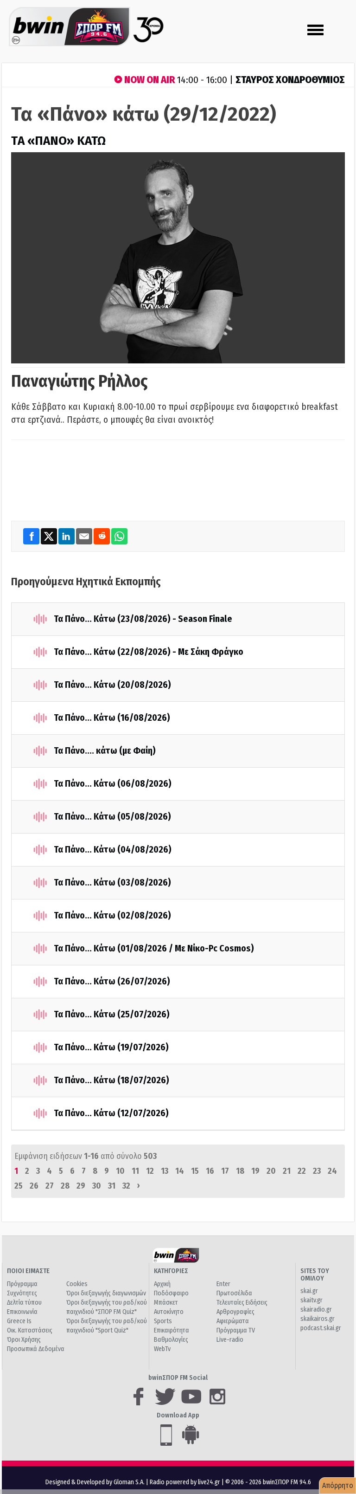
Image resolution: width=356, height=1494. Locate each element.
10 (120, 1171)
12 (150, 1171)
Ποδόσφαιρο (171, 1293)
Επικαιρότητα (171, 1330)
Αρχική (162, 1284)
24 (332, 1171)
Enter (223, 1284)
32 (126, 1186)
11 (135, 1171)
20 (271, 1171)
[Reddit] (102, 536)
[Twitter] (49, 536)
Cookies (77, 1284)
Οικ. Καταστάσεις (29, 1330)
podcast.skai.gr (320, 1328)
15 (195, 1171)
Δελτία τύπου (24, 1302)
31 (111, 1186)
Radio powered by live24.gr (186, 1482)
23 (317, 1171)
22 (302, 1171)
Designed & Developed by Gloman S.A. (95, 1482)
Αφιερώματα (232, 1321)
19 (255, 1171)
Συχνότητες (22, 1293)
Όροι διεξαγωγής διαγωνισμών (106, 1293)
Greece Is (19, 1321)
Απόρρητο (337, 1485)
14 (179, 1171)
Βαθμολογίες (171, 1340)
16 (210, 1171)
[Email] (85, 536)
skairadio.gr (316, 1309)
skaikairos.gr (317, 1319)
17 (225, 1171)
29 (80, 1186)
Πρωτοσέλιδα (234, 1293)
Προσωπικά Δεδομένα (35, 1349)
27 (49, 1186)
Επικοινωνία (22, 1312)
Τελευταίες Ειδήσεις (241, 1302)
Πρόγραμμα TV (235, 1330)
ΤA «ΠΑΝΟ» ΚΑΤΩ (58, 141)
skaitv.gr (311, 1300)
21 (287, 1171)
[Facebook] (32, 536)
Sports (163, 1321)
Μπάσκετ (166, 1302)
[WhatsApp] (119, 536)
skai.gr (309, 1291)
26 (34, 1186)
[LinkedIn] (67, 536)
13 (164, 1171)
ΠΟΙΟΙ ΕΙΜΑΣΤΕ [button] (28, 1271)
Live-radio (229, 1340)
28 (65, 1186)
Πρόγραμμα (22, 1284)
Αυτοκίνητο (169, 1312)
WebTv (162, 1349)
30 (96, 1186)
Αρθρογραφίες (235, 1312)
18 (240, 1171)
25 (18, 1186)
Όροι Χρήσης (24, 1340)
